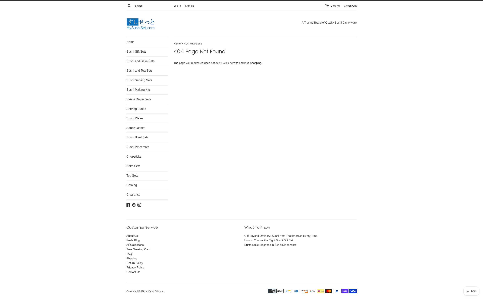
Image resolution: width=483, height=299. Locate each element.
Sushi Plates (134, 118)
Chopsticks (133, 156)
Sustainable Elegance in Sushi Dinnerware (270, 244)
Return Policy (134, 262)
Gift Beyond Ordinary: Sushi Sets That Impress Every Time (280, 235)
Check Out (350, 5)
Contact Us (133, 272)
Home (130, 42)
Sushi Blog (133, 240)
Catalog (131, 185)
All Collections (135, 244)
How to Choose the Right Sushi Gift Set (268, 240)
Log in (177, 5)
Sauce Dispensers (138, 99)
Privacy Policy (135, 267)
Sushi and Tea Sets (139, 70)
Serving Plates (136, 108)
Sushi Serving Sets (139, 80)
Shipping (131, 258)
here (232, 62)
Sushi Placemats (137, 147)
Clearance (133, 194)
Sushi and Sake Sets (140, 61)
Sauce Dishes (135, 128)
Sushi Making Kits (138, 89)
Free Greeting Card (138, 249)
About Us (132, 235)
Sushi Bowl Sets (137, 137)
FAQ (129, 253)
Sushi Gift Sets (136, 51)
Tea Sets (132, 175)
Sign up (189, 5)
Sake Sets (133, 166)
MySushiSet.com (154, 291)
